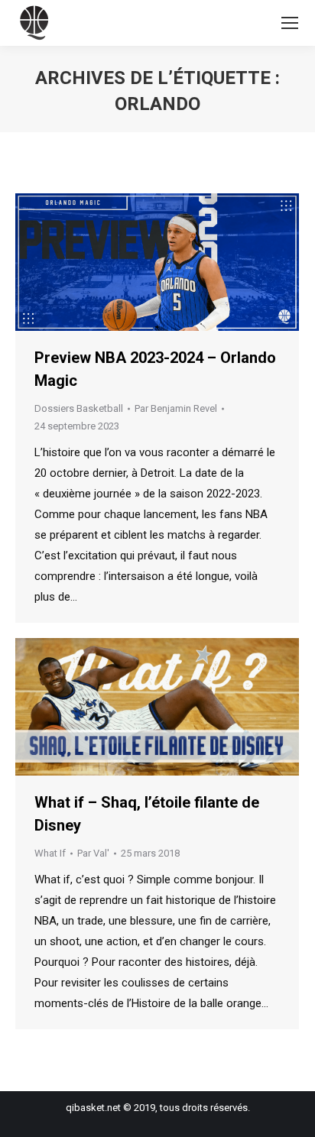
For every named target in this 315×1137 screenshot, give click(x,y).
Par (176, 408)
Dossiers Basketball (78, 408)
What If (50, 853)
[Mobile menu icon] (290, 23)
